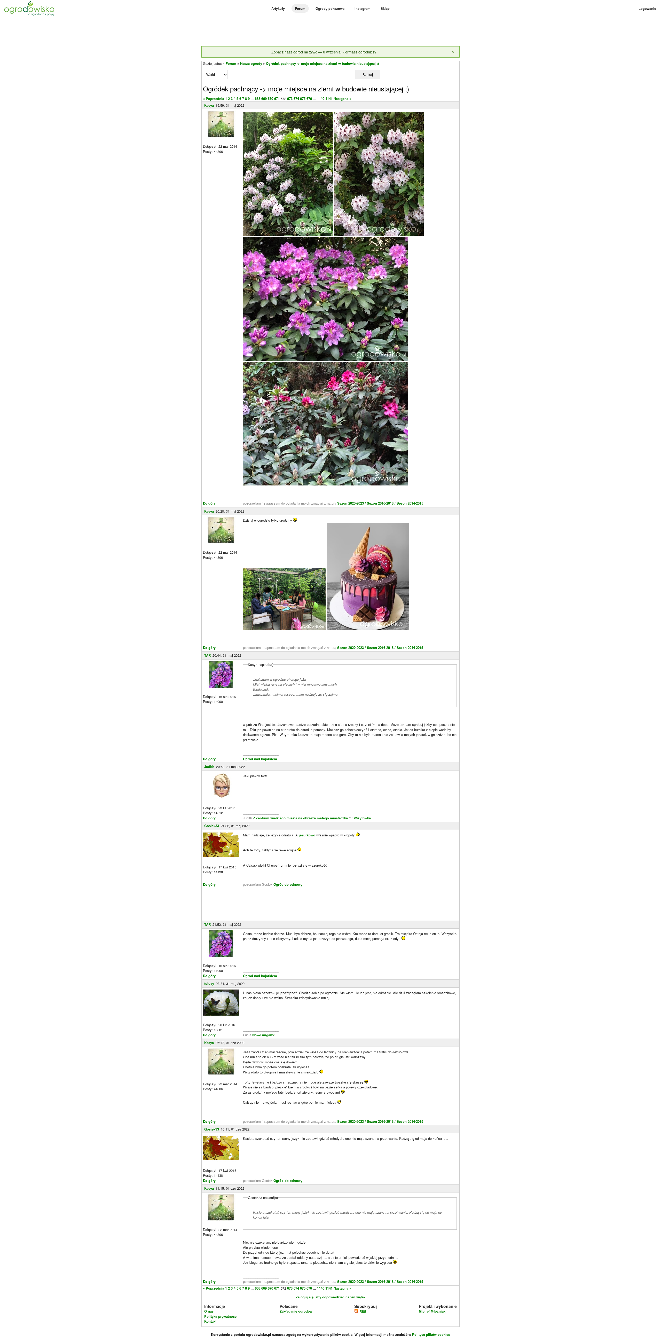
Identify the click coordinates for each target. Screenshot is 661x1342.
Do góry (209, 503)
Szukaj (368, 75)
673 (290, 98)
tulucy (209, 983)
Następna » (342, 98)
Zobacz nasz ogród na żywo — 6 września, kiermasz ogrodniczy (323, 51)
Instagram (363, 8)
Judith (209, 766)
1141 (329, 98)
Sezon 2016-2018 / (381, 503)
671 (277, 98)
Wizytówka (362, 817)
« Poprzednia (213, 98)
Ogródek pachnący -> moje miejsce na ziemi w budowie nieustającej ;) (322, 63)
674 (296, 98)
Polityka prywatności (221, 1316)
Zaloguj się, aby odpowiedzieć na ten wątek (330, 1296)
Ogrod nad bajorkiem (260, 758)
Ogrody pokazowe (330, 8)
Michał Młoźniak (432, 1311)
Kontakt (210, 1321)
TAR (207, 655)
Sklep (385, 8)
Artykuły (278, 8)
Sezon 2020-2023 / (352, 503)
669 (264, 98)
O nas (209, 1311)
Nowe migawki (264, 1034)
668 (257, 98)
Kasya (209, 105)
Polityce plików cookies (431, 1334)
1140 (320, 98)
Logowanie (647, 8)
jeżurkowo (307, 835)
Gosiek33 (211, 825)
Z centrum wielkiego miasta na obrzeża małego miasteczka (300, 817)
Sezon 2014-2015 (410, 503)
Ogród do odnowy (287, 884)
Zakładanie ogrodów (296, 1311)
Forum (300, 8)
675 (302, 98)
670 (270, 98)
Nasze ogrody (251, 63)
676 (309, 98)
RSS (362, 1311)
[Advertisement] (330, 32)
